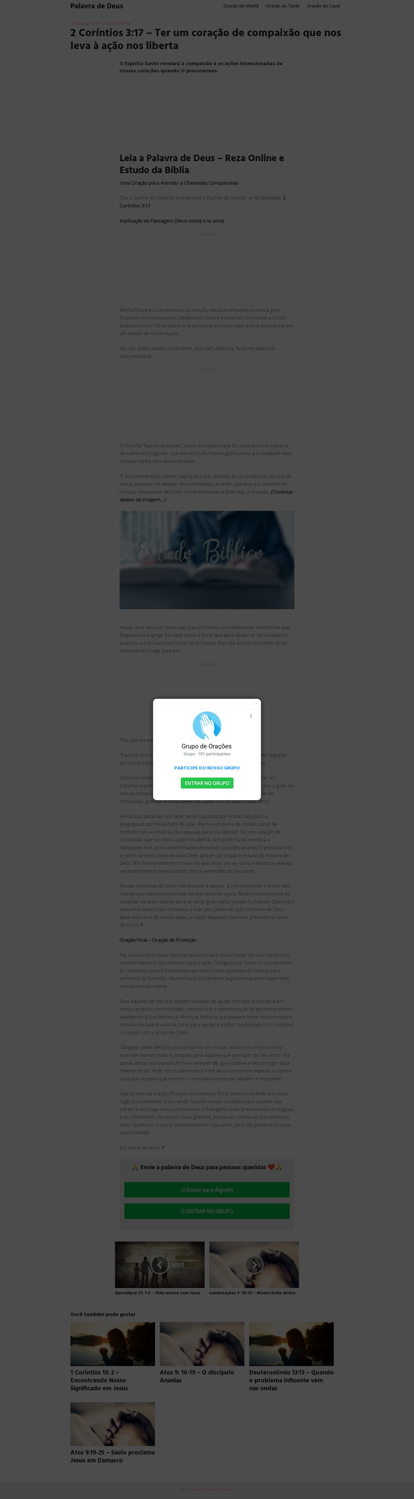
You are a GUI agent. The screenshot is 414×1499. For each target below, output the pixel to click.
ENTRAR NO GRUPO (207, 783)
